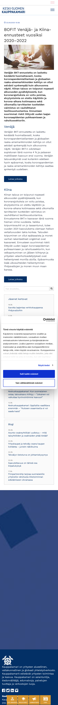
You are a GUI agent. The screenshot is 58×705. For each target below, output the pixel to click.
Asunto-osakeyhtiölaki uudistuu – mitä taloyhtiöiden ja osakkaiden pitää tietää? (28, 434)
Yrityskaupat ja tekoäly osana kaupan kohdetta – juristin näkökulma (26, 445)
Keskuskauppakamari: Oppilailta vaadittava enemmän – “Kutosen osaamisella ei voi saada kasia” (29, 408)
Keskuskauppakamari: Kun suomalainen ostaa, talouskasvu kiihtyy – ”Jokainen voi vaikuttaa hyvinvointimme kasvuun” (28, 394)
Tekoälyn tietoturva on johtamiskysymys (28, 455)
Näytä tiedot (44, 365)
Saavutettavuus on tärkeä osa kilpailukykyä (22, 464)
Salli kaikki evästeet (29, 374)
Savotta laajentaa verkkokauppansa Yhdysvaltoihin (25, 309)
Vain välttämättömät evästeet (29, 383)
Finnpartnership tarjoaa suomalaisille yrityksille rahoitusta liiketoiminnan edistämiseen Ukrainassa (26, 477)
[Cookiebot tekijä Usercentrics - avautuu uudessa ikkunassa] (43, 320)
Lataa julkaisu (15, 179)
